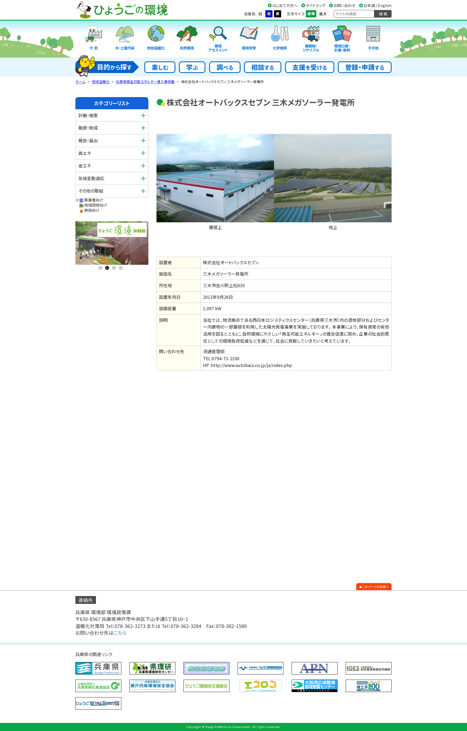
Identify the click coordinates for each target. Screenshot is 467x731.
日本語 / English (377, 5)
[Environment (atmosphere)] (93, 39)
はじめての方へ (285, 5)
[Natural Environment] (187, 39)
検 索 (383, 13)
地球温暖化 (100, 81)
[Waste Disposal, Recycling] (311, 39)
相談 (262, 67)
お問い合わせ (344, 5)
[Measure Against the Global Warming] (156, 39)
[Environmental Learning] (249, 39)
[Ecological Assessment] (218, 39)
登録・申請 (364, 67)
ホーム (80, 81)
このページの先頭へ (375, 586)
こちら (120, 632)
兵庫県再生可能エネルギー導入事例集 (145, 81)
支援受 (309, 67)
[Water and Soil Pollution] (125, 39)
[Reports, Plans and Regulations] (342, 39)
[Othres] (373, 39)
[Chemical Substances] (280, 39)
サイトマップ (315, 5)
